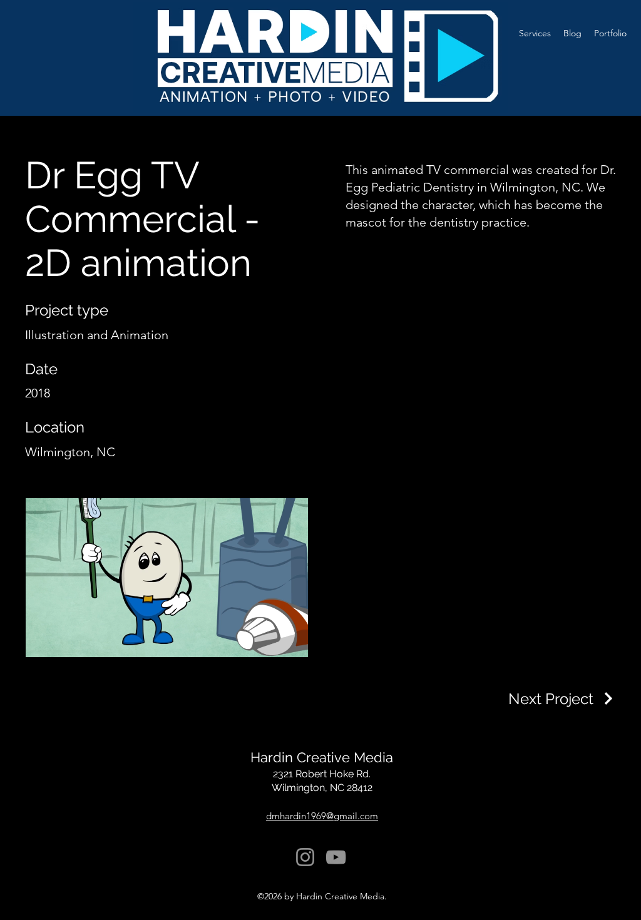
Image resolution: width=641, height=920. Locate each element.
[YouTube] (336, 857)
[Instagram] (305, 857)
